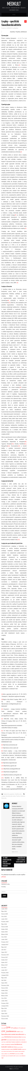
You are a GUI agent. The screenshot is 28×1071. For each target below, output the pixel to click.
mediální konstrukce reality (7, 1049)
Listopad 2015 (4, 1005)
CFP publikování (21, 1028)
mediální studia (17, 1049)
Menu (14, 14)
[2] (21, 152)
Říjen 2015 (4, 1008)
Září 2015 (3, 1011)
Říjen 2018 (4, 924)
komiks (12, 1044)
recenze (12, 1053)
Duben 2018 (4, 931)
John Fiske (3, 1042)
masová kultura (20, 1047)
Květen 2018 (4, 929)
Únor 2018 (4, 937)
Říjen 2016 (4, 977)
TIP (2, 1058)
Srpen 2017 (4, 952)
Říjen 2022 (4, 911)
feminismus (8, 1037)
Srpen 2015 (4, 1013)
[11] (25, 443)
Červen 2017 (4, 957)
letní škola (14, 1047)
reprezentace (17, 1053)
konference (18, 1044)
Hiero (10, 1068)
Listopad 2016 (4, 975)
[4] (25, 228)
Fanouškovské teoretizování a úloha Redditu (20, 860)
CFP (8, 1027)
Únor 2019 (4, 916)
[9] (25, 441)
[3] (15, 215)
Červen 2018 (4, 926)
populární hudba (18, 1051)
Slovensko (3, 798)
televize (23, 1055)
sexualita (3, 1055)
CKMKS (18, 1031)
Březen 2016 (4, 995)
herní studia (9, 1039)
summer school (19, 1055)
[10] (13, 443)
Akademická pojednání (9, 794)
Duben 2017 (4, 962)
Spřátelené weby (5, 884)
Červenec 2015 (5, 1016)
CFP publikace (14, 1028)
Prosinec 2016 (4, 972)
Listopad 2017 (4, 944)
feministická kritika (16, 1037)
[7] (9, 302)
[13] (19, 446)
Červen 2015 (4, 1018)
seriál (21, 1053)
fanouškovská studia (11, 796)
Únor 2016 (4, 998)
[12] (9, 446)
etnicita (21, 1031)
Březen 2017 (4, 965)
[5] (17, 282)
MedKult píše (18, 794)
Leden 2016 (4, 1000)
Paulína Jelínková (20, 796)
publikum (6, 1053)
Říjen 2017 (4, 947)
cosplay (3, 796)
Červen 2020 (4, 914)
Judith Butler (8, 1042)
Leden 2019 (4, 919)
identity (17, 1039)
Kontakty (3, 886)
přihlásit (3, 876)
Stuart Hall (7, 1055)
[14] (19, 539)
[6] (8, 300)
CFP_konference (8, 1031)
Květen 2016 (4, 990)
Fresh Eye (24, 1037)
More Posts (15, 851)
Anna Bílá (3, 1028)
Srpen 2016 (4, 982)
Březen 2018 (4, 934)
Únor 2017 (4, 967)
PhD (13, 1051)
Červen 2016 (4, 988)
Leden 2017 (4, 970)
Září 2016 (3, 980)
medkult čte (24, 1049)
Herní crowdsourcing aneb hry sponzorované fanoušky (7, 862)
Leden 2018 (4, 939)
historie (13, 1039)
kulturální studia (6, 1047)
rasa (9, 1053)
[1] (19, 65)
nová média (3, 1051)
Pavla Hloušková (9, 1051)
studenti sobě (12, 1055)
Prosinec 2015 (4, 1003)
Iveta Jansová (22, 1039)
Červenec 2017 (5, 954)
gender (4, 1040)
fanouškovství (20, 1034)
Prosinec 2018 (4, 921)
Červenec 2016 (5, 985)
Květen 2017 (4, 959)
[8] (20, 387)
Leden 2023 (4, 908)
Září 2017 (3, 949)
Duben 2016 (4, 993)
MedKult (14, 4)
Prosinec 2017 (4, 942)
